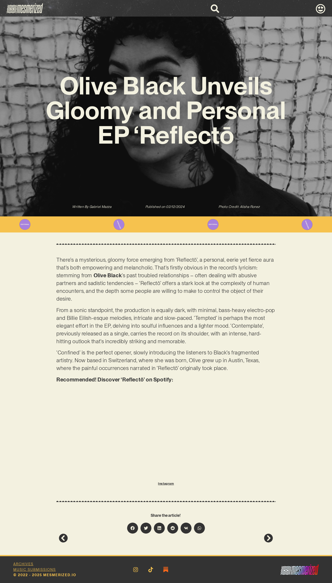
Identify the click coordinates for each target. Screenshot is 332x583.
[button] (132, 528)
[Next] (219, 538)
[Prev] (112, 538)
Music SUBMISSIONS (34, 570)
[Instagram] (135, 569)
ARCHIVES (23, 564)
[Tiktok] (150, 569)
